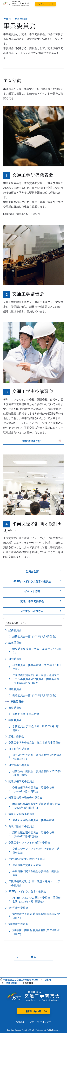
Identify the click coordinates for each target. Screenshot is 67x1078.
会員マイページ (46, 4)
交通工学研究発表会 (32, 601)
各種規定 (20, 1021)
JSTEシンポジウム (32, 611)
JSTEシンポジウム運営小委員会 (32, 581)
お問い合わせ (33, 1011)
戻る (33, 957)
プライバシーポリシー (40, 1021)
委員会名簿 (32, 571)
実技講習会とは (31, 441)
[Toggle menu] (61, 4)
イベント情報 (32, 591)
